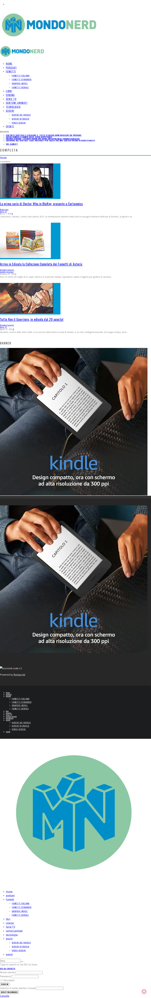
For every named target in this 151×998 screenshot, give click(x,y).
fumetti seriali (20, 87)
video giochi (19, 122)
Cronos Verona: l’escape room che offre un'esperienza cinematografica (43, 138)
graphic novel (20, 83)
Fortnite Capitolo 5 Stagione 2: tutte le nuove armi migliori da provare (43, 135)
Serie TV (3, 211)
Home (8, 692)
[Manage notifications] (144, 991)
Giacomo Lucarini (7, 270)
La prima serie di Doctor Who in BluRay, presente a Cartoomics (41, 203)
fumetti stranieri (22, 79)
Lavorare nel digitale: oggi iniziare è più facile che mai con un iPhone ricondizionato (50, 140)
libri (7, 711)
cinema (8, 713)
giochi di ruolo (20, 118)
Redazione (4, 209)
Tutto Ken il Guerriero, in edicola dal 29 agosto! (31, 319)
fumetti (11, 71)
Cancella (4, 996)
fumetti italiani (20, 75)
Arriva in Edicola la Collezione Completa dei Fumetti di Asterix (41, 264)
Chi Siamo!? (12, 144)
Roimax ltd (19, 674)
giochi (10, 111)
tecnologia (9, 718)
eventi (10, 126)
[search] (22, 961)
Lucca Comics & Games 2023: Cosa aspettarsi (29, 137)
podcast (9, 694)
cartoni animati (11, 716)
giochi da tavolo (21, 114)
